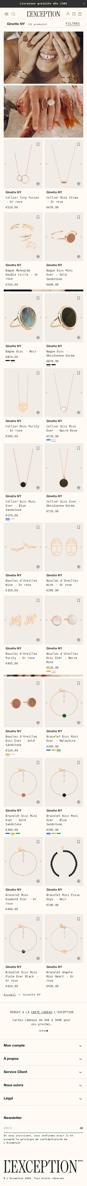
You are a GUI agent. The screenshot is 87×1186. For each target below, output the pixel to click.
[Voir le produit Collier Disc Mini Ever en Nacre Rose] (54, 440)
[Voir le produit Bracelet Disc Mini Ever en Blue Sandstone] (48, 751)
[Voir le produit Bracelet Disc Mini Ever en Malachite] (59, 751)
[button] (84, 3)
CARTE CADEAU (41, 1012)
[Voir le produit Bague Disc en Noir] (13, 361)
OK (81, 1128)
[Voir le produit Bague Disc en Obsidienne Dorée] (8, 361)
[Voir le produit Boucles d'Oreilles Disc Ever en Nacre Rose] (54, 672)
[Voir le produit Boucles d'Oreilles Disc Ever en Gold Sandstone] (48, 672)
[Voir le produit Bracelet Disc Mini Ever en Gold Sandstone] (54, 751)
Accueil (10, 994)
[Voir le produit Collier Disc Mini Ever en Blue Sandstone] (48, 440)
